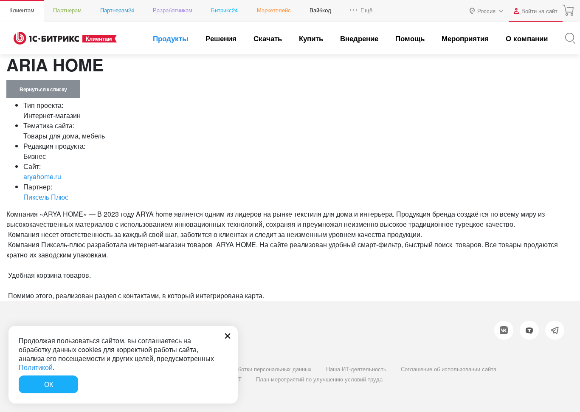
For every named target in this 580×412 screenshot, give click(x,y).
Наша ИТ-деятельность (356, 369)
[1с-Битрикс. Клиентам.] (46, 38)
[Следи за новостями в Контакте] (503, 330)
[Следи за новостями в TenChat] (529, 330)
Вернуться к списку (43, 89)
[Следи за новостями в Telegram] (554, 330)
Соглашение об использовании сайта (448, 369)
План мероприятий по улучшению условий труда (319, 379)
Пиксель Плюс (45, 197)
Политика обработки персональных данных (256, 369)
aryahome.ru (42, 176)
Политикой (36, 367)
